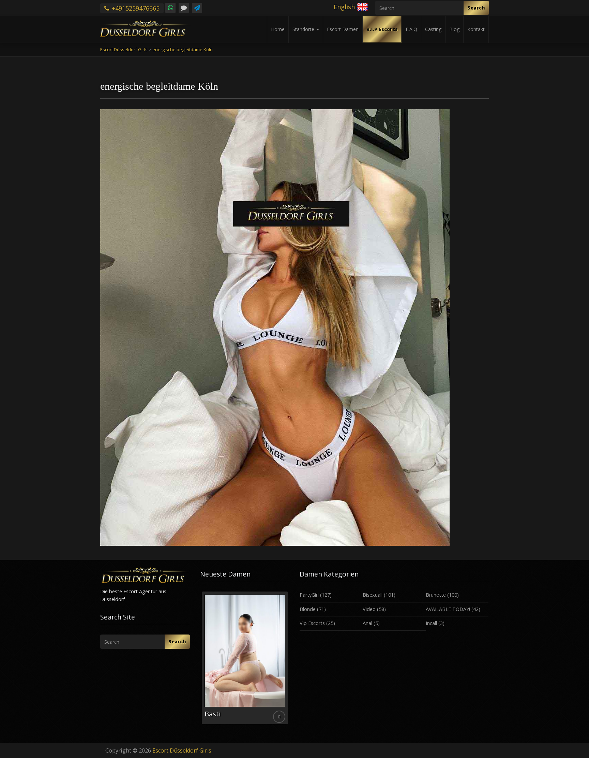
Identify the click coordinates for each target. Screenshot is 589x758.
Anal (367, 623)
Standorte (304, 29)
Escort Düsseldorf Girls (181, 750)
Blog (454, 29)
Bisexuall (372, 595)
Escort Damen (343, 29)
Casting (433, 29)
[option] (245, 658)
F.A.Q (411, 29)
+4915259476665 (135, 8)
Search (476, 7)
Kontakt (476, 29)
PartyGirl (309, 595)
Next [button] (289, 660)
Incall (431, 623)
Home (278, 29)
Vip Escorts (312, 623)
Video (369, 609)
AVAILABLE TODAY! (448, 609)
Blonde (308, 609)
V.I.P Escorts (382, 29)
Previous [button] (200, 660)
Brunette (436, 595)
